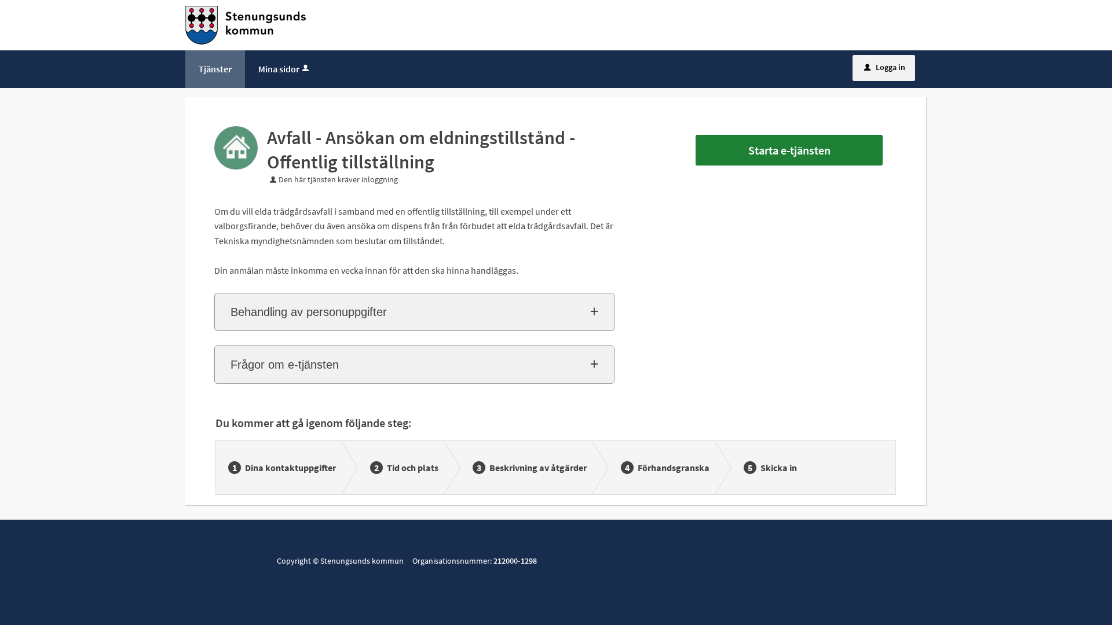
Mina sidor (278, 69)
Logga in (884, 67)
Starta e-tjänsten (789, 150)
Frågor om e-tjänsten (285, 364)
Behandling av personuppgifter (309, 312)
